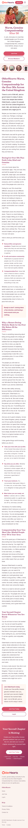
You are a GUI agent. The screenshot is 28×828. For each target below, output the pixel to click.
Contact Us (5, 812)
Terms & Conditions (7, 806)
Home (3, 791)
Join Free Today (14, 709)
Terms (3, 825)
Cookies (9, 825)
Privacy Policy (6, 809)
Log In (14, 714)
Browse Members (14, 58)
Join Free (19, 2)
